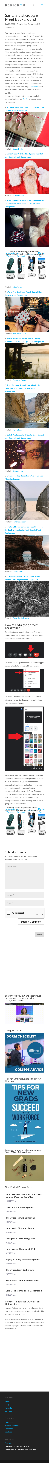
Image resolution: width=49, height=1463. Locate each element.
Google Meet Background (27, 24)
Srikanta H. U (18, 471)
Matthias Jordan (19, 522)
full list (25, 99)
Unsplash (34, 86)
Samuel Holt (18, 149)
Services (8, 1411)
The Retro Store (19, 333)
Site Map (8, 1443)
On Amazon (10, 276)
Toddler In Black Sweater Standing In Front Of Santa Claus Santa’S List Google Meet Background (24, 203)
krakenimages (18, 195)
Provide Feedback (12, 1425)
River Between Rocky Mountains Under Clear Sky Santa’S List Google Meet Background (23, 388)
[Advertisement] (24, 965)
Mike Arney (17, 287)
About (7, 1401)
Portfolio (8, 1408)
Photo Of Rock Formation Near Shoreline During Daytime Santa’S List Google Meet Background (24, 530)
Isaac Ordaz (17, 571)
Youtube (8, 1432)
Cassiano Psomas (20, 380)
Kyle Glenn (17, 430)
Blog (7, 1405)
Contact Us (9, 1422)
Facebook (9, 1428)
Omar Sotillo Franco (21, 618)
